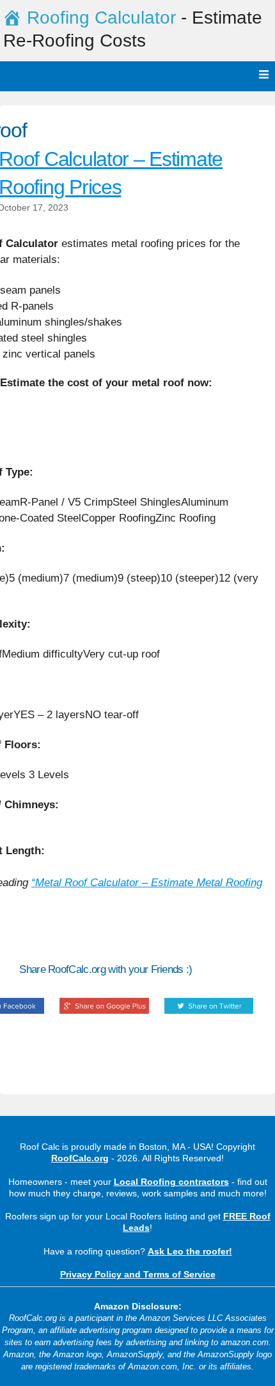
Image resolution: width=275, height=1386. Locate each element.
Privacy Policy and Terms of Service (138, 1274)
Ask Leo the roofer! (190, 1251)
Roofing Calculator (101, 17)
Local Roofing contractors (171, 1182)
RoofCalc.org (80, 1158)
